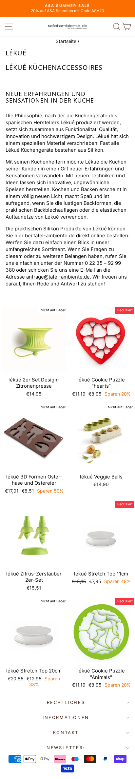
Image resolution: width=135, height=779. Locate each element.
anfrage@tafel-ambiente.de (58, 277)
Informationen (66, 717)
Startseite (66, 41)
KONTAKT (66, 732)
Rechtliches (66, 702)
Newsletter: (66, 747)
